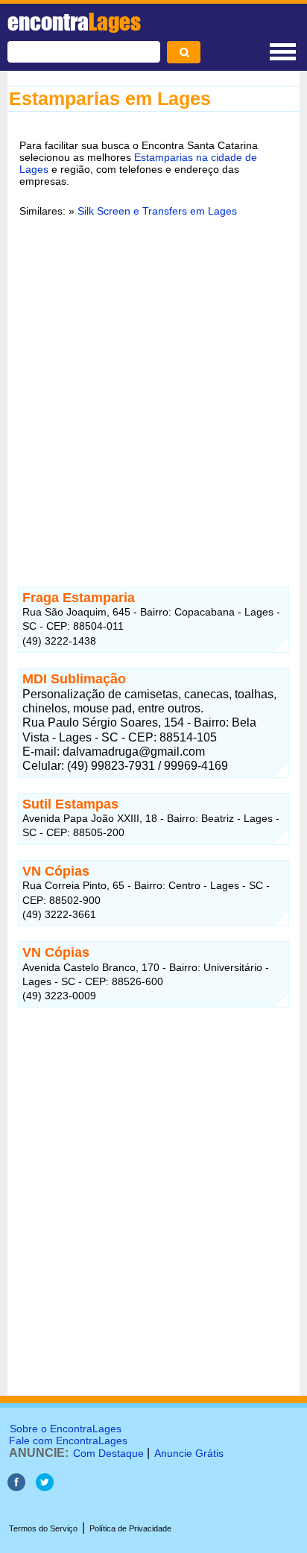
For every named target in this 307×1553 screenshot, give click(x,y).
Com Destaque (108, 1453)
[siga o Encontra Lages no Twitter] (45, 1487)
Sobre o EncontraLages (65, 1429)
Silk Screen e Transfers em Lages (157, 211)
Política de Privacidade (130, 1528)
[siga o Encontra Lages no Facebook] (17, 1487)
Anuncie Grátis (189, 1453)
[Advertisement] (153, 392)
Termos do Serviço (43, 1528)
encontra (74, 21)
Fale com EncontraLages (68, 1440)
